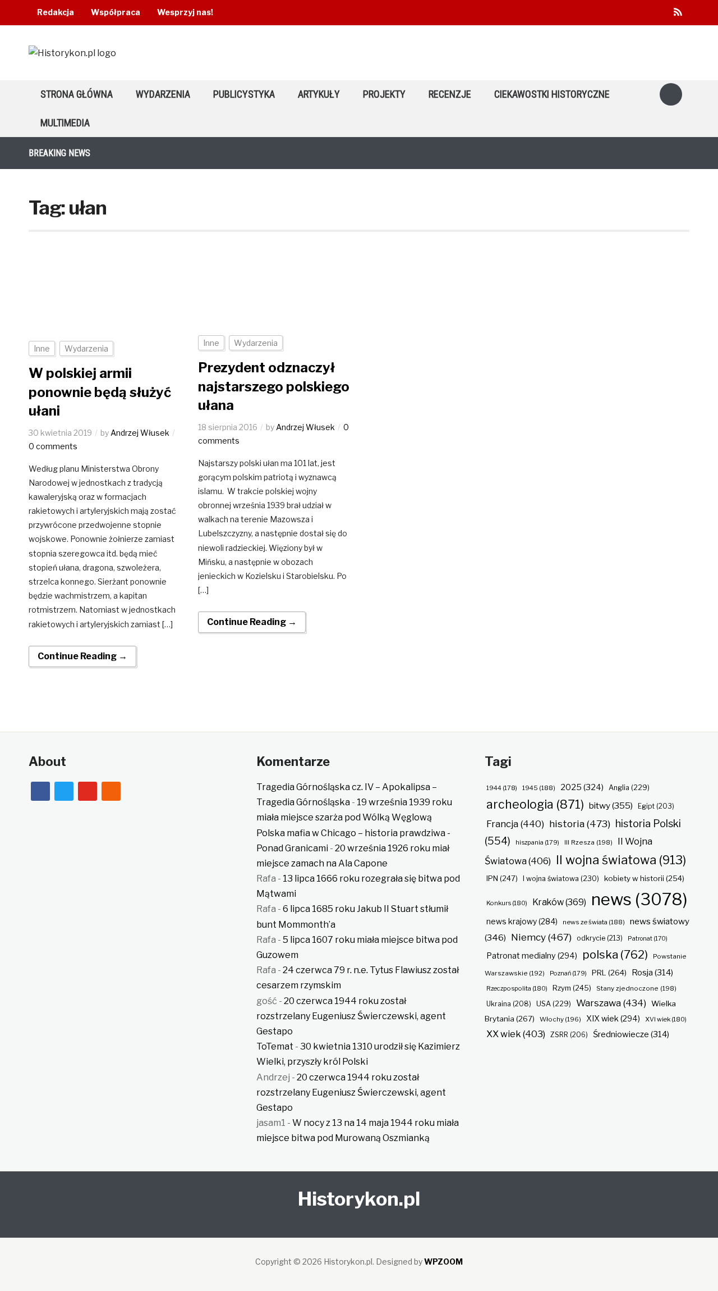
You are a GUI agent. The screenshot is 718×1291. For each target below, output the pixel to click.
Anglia (629, 787)
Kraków (559, 902)
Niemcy (541, 937)
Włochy (560, 1019)
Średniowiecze (631, 1034)
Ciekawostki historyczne (552, 94)
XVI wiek (666, 1019)
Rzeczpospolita (516, 988)
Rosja (652, 973)
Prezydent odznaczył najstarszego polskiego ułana (273, 386)
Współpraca (115, 12)
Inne (42, 348)
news (639, 899)
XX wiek (515, 1033)
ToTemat (274, 1046)
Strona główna (76, 94)
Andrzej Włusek (140, 432)
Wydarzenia (163, 94)
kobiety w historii (644, 878)
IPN (502, 878)
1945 (538, 788)
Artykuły (319, 94)
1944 (501, 788)
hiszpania (537, 842)
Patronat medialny (531, 955)
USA (553, 1004)
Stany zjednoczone (636, 988)
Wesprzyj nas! (185, 12)
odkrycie (600, 938)
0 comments (53, 446)
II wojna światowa (621, 859)
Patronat (648, 938)
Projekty (384, 94)
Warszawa (611, 1003)
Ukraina (508, 1004)
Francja (515, 823)
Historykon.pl (359, 1198)
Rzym (572, 987)
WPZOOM (443, 1261)
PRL (609, 972)
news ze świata (594, 922)
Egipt (656, 806)
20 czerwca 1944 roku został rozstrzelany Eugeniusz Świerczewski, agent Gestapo (351, 1016)
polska (615, 954)
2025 (582, 787)
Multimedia (65, 123)
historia (579, 823)
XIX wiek (613, 1018)
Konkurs (506, 903)
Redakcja (55, 12)
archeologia (535, 804)
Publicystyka (244, 94)
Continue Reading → (82, 656)
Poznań (568, 973)
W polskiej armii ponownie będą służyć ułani (100, 392)
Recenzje (450, 94)
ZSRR (569, 1034)
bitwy (611, 805)
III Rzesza (588, 842)
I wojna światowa (561, 878)
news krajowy (522, 921)
